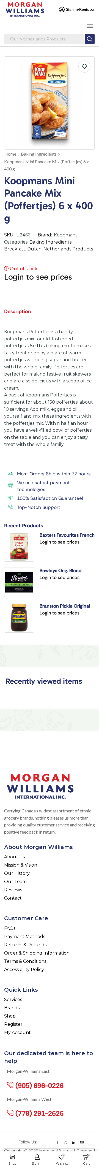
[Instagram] (65, 1142)
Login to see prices (38, 277)
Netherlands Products (68, 249)
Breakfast (14, 249)
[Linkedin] (73, 1142)
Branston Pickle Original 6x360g (65, 606)
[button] (90, 26)
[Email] (82, 1142)
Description (17, 311)
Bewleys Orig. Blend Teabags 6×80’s (60, 570)
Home (10, 153)
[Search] (90, 39)
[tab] (21, 314)
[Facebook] (57, 1142)
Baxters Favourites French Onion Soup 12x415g (67, 535)
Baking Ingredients (39, 153)
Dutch (34, 249)
